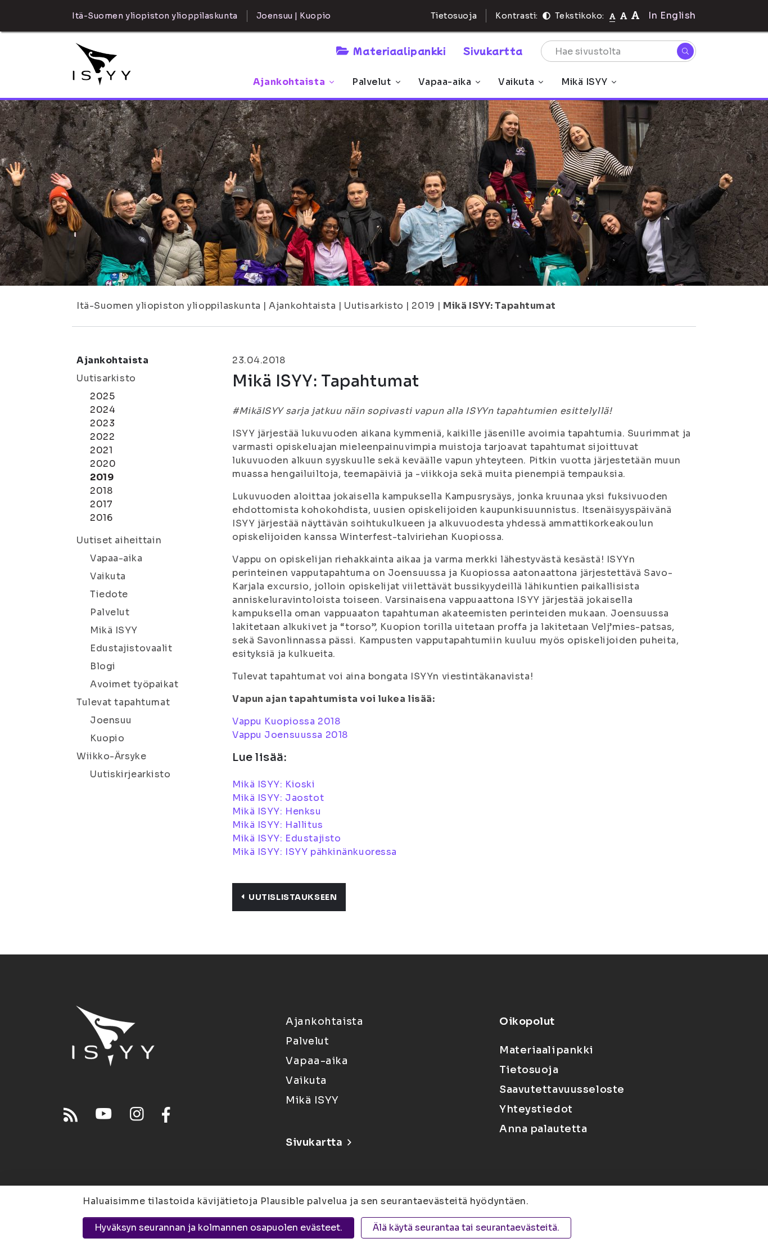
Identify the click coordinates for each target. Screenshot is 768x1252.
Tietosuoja (454, 16)
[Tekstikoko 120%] (635, 15)
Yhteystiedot (536, 1109)
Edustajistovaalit (131, 648)
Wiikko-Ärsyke (111, 756)
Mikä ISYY (584, 82)
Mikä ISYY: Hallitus (277, 825)
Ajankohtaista (289, 82)
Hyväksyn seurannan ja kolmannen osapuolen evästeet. (218, 1227)
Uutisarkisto (374, 306)
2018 (101, 491)
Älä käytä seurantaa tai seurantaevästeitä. (466, 1227)
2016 (101, 518)
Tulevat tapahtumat (123, 702)
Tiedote (109, 594)
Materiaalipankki (399, 50)
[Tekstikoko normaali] (612, 16)
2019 (423, 306)
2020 (103, 464)
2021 (101, 450)
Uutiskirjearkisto (130, 774)
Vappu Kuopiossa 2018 (286, 721)
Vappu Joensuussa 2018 (290, 735)
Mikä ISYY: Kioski (273, 784)
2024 (102, 410)
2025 (102, 396)
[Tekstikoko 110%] (623, 15)
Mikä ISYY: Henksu (277, 811)
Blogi (103, 666)
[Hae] (685, 51)
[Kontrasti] (546, 16)
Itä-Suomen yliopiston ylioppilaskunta (168, 306)
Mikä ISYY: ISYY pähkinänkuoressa (315, 852)
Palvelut (371, 82)
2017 (101, 504)
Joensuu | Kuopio (293, 16)
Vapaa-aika (445, 82)
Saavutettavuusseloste (562, 1089)
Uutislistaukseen (293, 897)
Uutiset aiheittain (118, 540)
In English (672, 15)
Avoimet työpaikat (134, 684)
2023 (102, 423)
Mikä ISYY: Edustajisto (286, 838)
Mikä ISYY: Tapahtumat (499, 306)
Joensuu (111, 720)
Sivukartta (493, 50)
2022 (102, 437)
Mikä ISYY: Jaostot (278, 798)
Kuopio (107, 738)
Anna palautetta (543, 1129)
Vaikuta (516, 82)
